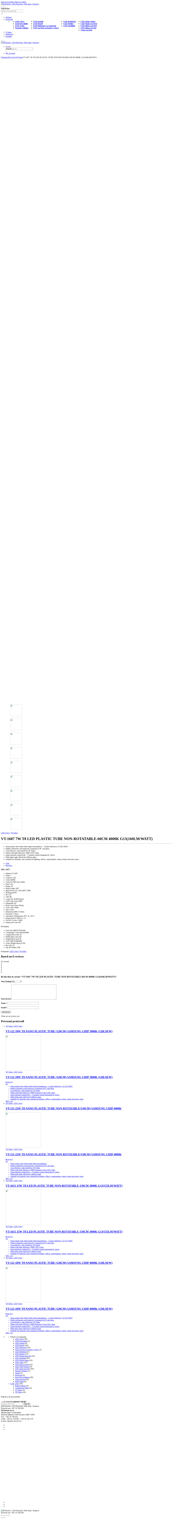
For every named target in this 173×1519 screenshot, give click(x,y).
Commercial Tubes (22, 1388)
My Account (10, 53)
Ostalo (17, 1373)
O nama (9, 32)
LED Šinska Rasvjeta (23, 1356)
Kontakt (9, 36)
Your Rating (6, 981)
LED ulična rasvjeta (22, 1365)
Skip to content (20, 2)
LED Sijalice (20, 1354)
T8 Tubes (19, 57)
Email (4, 1008)
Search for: (5, 8)
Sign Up (27, 1404)
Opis (7, 863)
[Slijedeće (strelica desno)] (4, 1517)
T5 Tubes (18, 1390)
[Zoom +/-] (9, 1515)
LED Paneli (19, 1345)
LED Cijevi (11, 57)
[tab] (89, 863)
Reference (9, 34)
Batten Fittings (20, 1386)
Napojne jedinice (21, 1371)
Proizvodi (9, 19)
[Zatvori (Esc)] (2, 1515)
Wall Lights (19, 1382)
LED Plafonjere (21, 1348)
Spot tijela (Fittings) (22, 1377)
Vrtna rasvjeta (20, 1379)
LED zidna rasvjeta (22, 1369)
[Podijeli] (4, 1515)
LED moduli (19, 1343)
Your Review (6, 999)
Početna (9, 17)
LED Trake (19, 1362)
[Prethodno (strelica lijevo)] (2, 1517)
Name (4, 1003)
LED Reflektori (21, 1352)
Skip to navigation (7, 2)
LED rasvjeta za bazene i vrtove (27, 1350)
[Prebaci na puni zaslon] (7, 1515)
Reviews (9, 865)
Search (8, 47)
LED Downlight (21, 1341)
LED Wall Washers (22, 1367)
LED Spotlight (20, 1358)
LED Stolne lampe (22, 1360)
